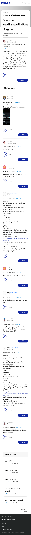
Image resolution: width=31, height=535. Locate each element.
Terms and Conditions (8, 520)
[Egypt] (5, 3)
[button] (25, 40)
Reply (23, 135)
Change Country (6, 529)
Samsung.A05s (10, 470)
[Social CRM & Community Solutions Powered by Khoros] (24, 511)
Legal (3, 526)
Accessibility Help (7, 516)
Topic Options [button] (25, 17)
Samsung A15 (9, 479)
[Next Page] (14, 92)
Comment (23, 80)
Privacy (3, 523)
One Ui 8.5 (8, 461)
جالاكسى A (5, 49)
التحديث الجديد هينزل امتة (13, 500)
